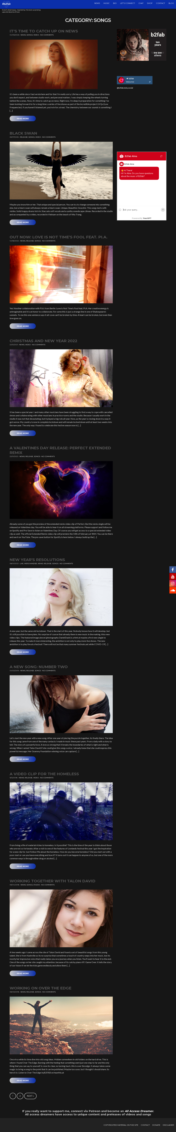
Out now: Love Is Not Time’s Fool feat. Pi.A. (58, 237)
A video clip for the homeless (44, 774)
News (97, 3)
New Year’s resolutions (37, 559)
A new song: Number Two (39, 666)
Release (24, 137)
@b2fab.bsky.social (125, 88)
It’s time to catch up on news (44, 31)
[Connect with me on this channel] (134, 80)
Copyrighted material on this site (121, 1125)
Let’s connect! (127, 3)
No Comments (46, 35)
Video (36, 35)
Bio (115, 3)
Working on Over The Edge (40, 988)
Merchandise (30, 563)
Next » (30, 1096)
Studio (36, 885)
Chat (140, 3)
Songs (30, 35)
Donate (156, 1125)
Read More (23, 118)
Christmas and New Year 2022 (43, 340)
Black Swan (23, 133)
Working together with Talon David (52, 881)
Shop (149, 3)
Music (107, 3)
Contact (160, 3)
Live (22, 563)
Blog (171, 3)
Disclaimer (168, 1125)
